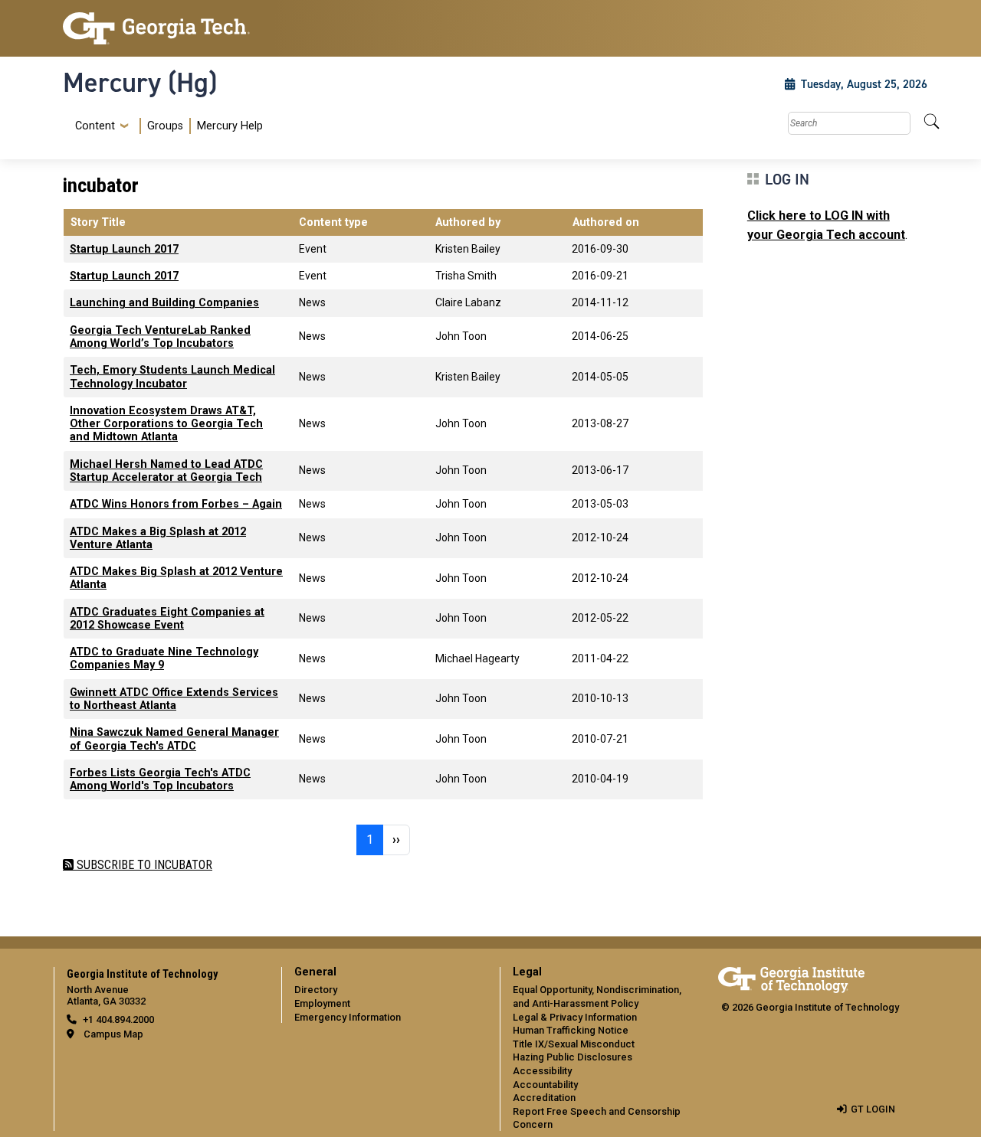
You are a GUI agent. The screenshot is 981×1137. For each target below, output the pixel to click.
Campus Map (113, 1034)
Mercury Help (230, 125)
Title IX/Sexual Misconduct (574, 1044)
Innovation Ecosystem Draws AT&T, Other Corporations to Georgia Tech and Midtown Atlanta (166, 424)
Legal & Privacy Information (575, 1017)
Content (95, 126)
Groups (165, 125)
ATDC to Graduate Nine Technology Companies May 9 (164, 658)
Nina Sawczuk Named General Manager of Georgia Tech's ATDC (174, 739)
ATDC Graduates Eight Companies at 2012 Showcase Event (167, 619)
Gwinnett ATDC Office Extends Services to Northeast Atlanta (174, 699)
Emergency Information (347, 1017)
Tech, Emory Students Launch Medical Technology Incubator (172, 377)
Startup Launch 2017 (124, 249)
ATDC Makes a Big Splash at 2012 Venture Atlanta (158, 538)
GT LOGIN (873, 1109)
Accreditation (544, 1097)
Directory (315, 989)
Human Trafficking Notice (570, 1030)
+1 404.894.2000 (118, 1019)
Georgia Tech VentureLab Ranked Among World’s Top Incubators (160, 337)
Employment (322, 1003)
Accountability (545, 1084)
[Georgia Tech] (163, 28)
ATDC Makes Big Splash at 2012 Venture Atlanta (176, 578)
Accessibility (542, 1071)
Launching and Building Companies (164, 302)
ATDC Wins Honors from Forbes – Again (176, 504)
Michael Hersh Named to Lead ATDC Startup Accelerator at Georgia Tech (166, 471)
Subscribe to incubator (143, 865)
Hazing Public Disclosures (572, 1057)
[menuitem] (166, 126)
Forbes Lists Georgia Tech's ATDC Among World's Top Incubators (160, 779)
